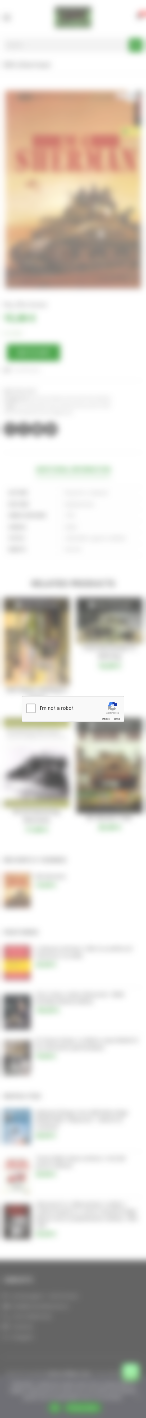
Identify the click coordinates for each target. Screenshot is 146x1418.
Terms (116, 718)
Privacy (106, 718)
